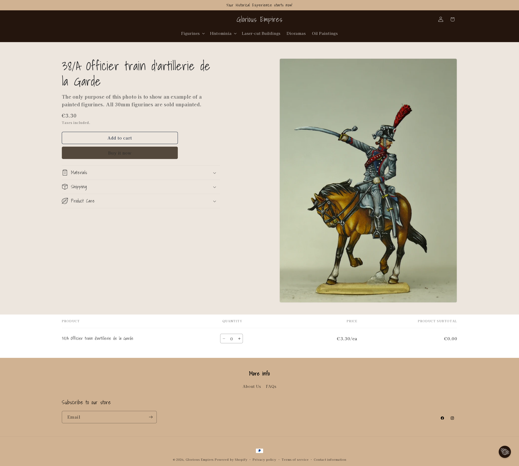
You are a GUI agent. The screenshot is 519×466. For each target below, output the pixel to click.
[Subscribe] (151, 417)
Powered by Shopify (231, 459)
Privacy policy (264, 459)
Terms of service (295, 459)
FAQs (271, 386)
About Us (252, 386)
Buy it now (120, 153)
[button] (192, 33)
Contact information (330, 459)
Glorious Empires (200, 459)
